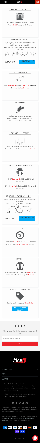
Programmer (12, 86)
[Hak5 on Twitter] (23, 403)
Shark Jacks (29, 303)
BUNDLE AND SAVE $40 (27, 217)
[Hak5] (20, 2)
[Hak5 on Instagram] (19, 403)
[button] (35, 438)
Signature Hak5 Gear (22, 244)
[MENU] (1, 2)
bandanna (30, 272)
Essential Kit (16, 179)
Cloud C (16, 242)
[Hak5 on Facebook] (16, 403)
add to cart (24, 88)
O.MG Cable (25, 86)
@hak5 (15, 25)
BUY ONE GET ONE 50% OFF (20, 309)
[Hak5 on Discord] (13, 403)
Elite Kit (13, 186)
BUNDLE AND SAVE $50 (27, 61)
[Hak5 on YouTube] (26, 403)
